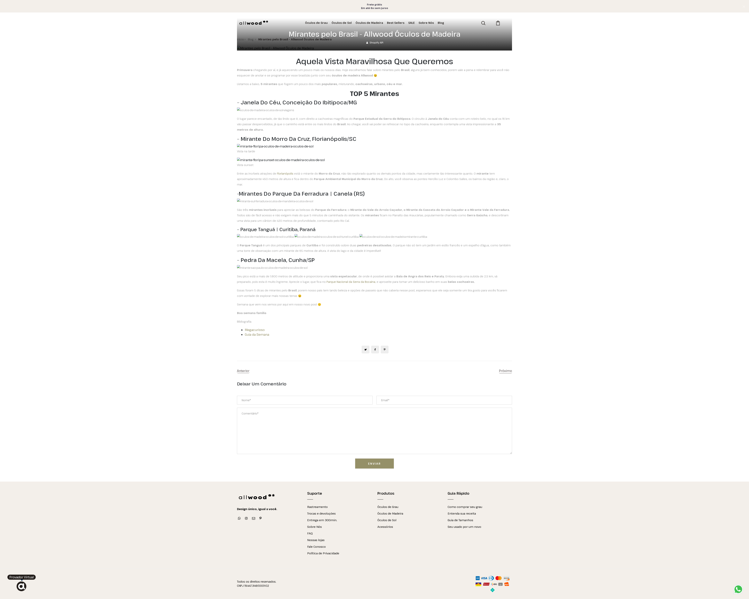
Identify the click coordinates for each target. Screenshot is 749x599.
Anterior (243, 371)
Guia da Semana (257, 334)
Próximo (505, 371)
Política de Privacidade (323, 553)
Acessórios (385, 527)
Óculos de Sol (386, 520)
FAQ (310, 533)
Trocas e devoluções (321, 513)
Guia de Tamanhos (460, 520)
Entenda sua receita (462, 513)
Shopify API (376, 42)
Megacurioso (255, 330)
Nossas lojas (316, 540)
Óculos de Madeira (390, 513)
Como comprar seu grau (465, 507)
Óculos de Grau (387, 507)
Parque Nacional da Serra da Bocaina (351, 282)
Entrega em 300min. (322, 520)
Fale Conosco (316, 546)
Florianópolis (285, 173)
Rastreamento (317, 507)
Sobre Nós (314, 527)
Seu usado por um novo (464, 527)
